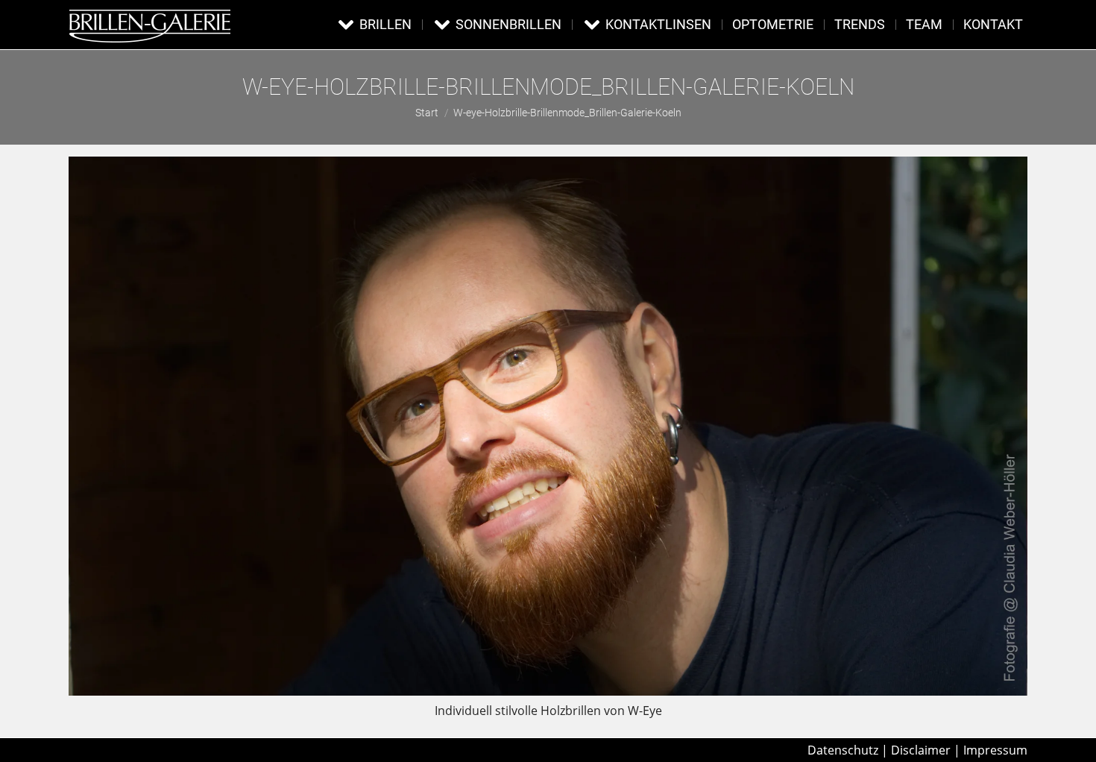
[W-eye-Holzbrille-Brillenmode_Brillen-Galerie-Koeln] (548, 426)
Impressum (995, 750)
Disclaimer (921, 750)
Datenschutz (842, 750)
